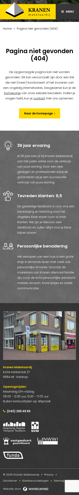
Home (7, 29)
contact (39, 98)
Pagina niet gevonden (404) (37, 29)
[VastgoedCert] (17, 441)
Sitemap (59, 481)
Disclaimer (10, 481)
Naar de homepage (38, 113)
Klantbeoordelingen (35, 481)
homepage (12, 93)
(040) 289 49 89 (18, 411)
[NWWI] (47, 441)
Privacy (48, 475)
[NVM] (35, 427)
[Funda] (13, 455)
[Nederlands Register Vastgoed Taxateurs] (14, 427)
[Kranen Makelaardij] (28, 10)
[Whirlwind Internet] (35, 489)
